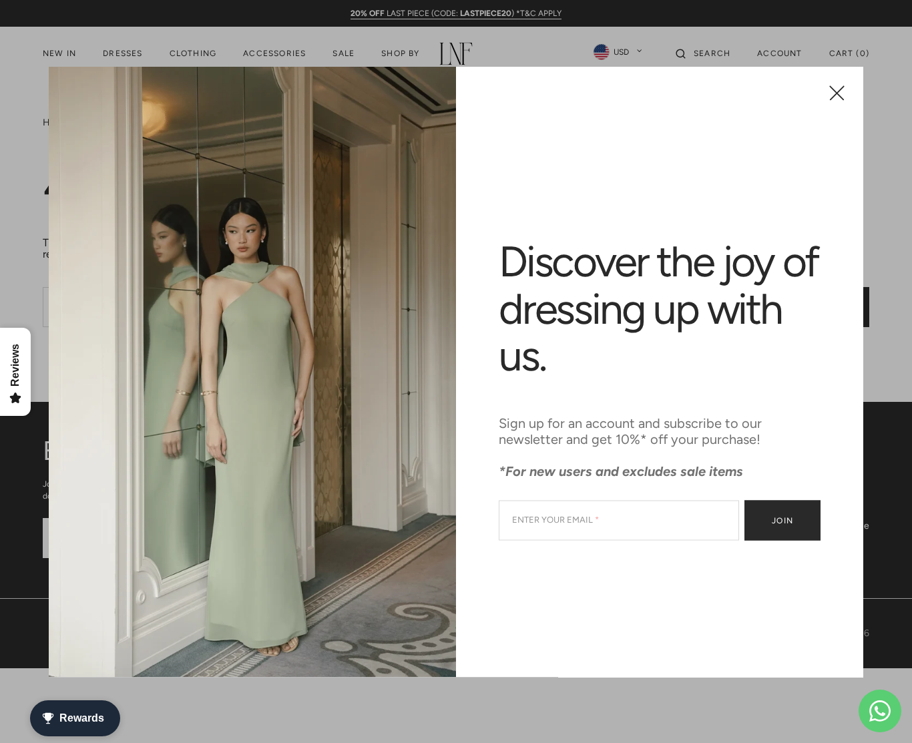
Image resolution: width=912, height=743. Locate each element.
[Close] (837, 92)
